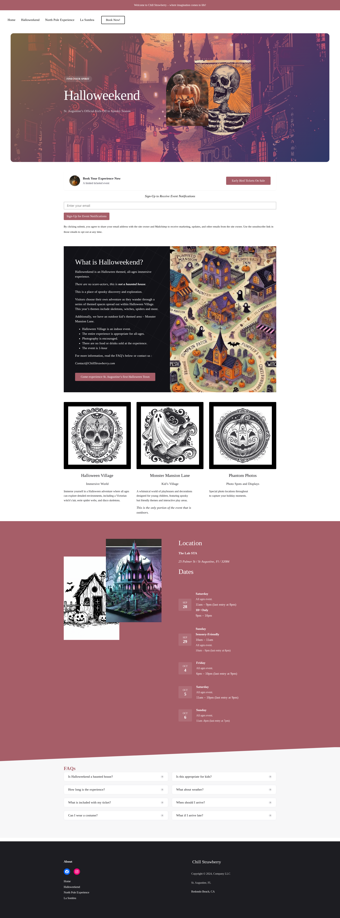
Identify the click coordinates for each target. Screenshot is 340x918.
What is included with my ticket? (89, 802)
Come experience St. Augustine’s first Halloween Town (115, 376)
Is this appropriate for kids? (194, 776)
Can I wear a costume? (83, 815)
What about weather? (189, 789)
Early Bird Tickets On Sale (248, 180)
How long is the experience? (86, 789)
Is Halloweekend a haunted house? (90, 776)
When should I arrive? (190, 802)
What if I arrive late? (189, 815)
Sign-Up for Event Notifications (87, 216)
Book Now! (113, 20)
